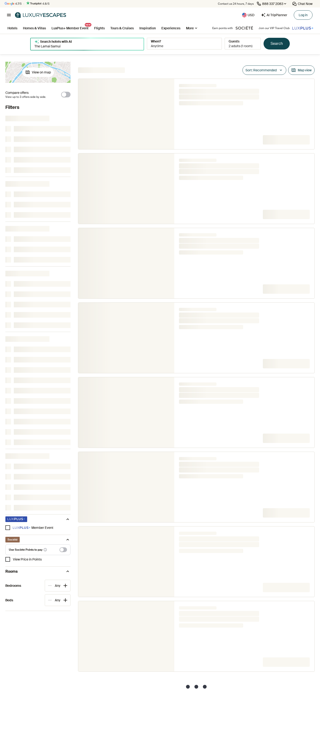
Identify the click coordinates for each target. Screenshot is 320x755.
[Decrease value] (50, 585)
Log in (303, 15)
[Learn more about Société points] (45, 550)
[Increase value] (65, 585)
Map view (305, 70)
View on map (41, 72)
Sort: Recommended (261, 70)
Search (277, 43)
